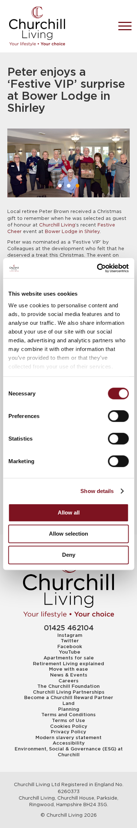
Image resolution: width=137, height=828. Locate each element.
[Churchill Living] (68, 586)
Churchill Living (57, 225)
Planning (68, 709)
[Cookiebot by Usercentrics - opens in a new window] (97, 268)
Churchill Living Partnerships (68, 692)
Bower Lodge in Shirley (72, 231)
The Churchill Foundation (68, 686)
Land (68, 703)
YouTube (69, 652)
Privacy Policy (68, 732)
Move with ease (68, 669)
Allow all (69, 512)
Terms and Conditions (68, 715)
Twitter (70, 641)
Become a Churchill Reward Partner (68, 697)
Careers (68, 681)
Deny (68, 555)
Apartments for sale (68, 658)
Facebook (69, 646)
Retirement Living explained (68, 664)
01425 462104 (69, 628)
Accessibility (69, 743)
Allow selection (68, 534)
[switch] (118, 416)
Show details (97, 491)
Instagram (69, 635)
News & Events (68, 675)
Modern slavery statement (68, 738)
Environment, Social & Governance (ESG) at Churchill (69, 752)
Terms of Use (68, 720)
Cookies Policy (68, 726)
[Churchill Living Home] (57, 26)
